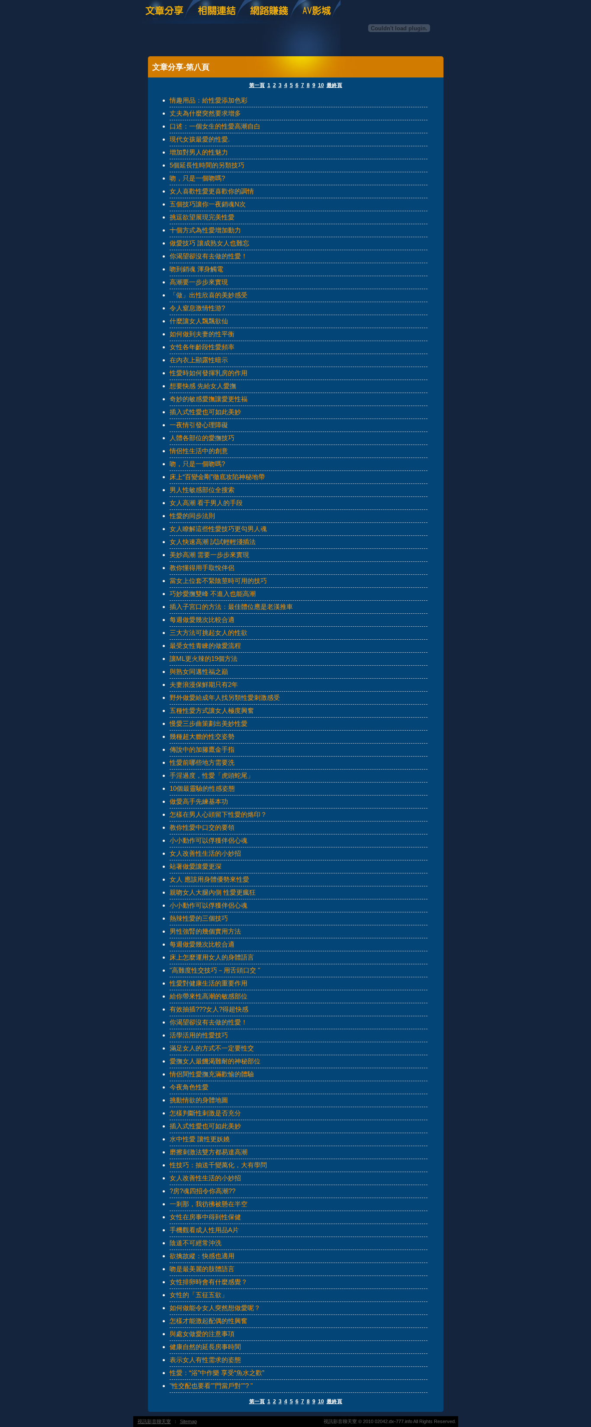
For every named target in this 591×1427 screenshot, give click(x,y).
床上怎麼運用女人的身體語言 (212, 957)
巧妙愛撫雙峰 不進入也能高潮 (213, 593)
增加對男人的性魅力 (199, 152)
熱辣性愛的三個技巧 (199, 918)
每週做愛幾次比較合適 (202, 619)
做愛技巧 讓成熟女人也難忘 (209, 243)
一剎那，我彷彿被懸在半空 (208, 1204)
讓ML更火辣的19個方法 (204, 658)
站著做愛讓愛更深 (196, 866)
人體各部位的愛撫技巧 (202, 437)
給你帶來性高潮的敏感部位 (208, 996)
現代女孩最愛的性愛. (200, 139)
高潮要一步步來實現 (199, 282)
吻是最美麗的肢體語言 (202, 1268)
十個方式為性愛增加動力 (205, 230)
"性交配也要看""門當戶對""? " (211, 1385)
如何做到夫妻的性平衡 (202, 334)
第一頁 (257, 85)
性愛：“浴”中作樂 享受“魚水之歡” (217, 1372)
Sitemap (188, 1421)
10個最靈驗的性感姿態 (202, 788)
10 (321, 85)
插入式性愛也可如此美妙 (205, 412)
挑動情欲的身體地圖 (199, 1100)
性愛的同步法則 (192, 515)
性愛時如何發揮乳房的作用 (208, 373)
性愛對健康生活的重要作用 (208, 983)
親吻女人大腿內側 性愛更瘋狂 (213, 892)
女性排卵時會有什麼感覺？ (208, 1281)
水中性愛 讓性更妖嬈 (200, 1139)
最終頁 (334, 85)
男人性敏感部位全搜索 (202, 489)
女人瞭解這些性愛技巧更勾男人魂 (218, 528)
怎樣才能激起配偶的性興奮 (208, 1320)
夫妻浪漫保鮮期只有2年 (204, 684)
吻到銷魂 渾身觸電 (196, 269)
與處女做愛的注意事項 (202, 1333)
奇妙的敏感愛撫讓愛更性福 (208, 399)
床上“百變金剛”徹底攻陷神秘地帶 (217, 476)
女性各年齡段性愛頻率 (202, 347)
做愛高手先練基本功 (199, 801)
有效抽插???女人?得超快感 (209, 1009)
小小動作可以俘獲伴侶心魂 (208, 840)
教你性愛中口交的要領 (202, 827)
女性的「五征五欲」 (199, 1294)
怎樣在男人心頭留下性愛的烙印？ (218, 814)
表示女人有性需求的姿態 (205, 1359)
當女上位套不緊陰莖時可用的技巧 (218, 580)
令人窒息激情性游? (197, 308)
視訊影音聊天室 (154, 1421)
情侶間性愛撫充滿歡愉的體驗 (212, 1074)
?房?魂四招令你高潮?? (202, 1191)
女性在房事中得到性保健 (205, 1217)
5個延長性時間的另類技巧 (207, 165)
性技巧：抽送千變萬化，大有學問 (218, 1165)
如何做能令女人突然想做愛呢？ (215, 1307)
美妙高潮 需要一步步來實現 (209, 554)
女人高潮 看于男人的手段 (206, 502)
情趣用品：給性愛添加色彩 (208, 100)
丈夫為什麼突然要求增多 (205, 113)
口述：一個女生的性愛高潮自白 (215, 126)
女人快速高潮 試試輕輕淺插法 (213, 541)
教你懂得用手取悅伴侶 (202, 567)
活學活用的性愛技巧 (199, 1035)
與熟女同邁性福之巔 (199, 671)
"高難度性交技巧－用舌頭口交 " (215, 970)
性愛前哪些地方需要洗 (202, 762)
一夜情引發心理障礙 (199, 424)
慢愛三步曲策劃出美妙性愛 (208, 723)
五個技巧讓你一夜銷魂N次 (208, 204)
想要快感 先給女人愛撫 (203, 386)
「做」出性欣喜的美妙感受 (208, 295)
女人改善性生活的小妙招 (205, 853)
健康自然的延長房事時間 (205, 1346)
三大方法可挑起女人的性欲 (208, 632)
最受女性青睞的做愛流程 (205, 645)
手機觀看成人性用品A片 (204, 1230)
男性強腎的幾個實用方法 (205, 931)
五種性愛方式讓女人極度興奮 (212, 710)
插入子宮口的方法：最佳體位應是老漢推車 (231, 606)
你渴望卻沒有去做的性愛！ (208, 256)
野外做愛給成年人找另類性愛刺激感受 (225, 697)
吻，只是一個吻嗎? (197, 178)
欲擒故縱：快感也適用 (202, 1255)
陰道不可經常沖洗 (196, 1243)
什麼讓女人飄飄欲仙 (199, 321)
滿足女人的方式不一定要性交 (212, 1048)
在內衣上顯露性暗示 (199, 360)
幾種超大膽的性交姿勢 (202, 736)
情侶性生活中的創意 (199, 450)
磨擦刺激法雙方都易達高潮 (208, 1152)
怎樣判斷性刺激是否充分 (205, 1113)
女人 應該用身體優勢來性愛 (209, 879)
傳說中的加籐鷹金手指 (202, 749)
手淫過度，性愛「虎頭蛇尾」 (212, 775)
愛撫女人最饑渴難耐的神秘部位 (215, 1061)
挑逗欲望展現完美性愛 (202, 217)
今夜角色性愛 (189, 1087)
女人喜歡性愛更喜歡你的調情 (212, 191)
